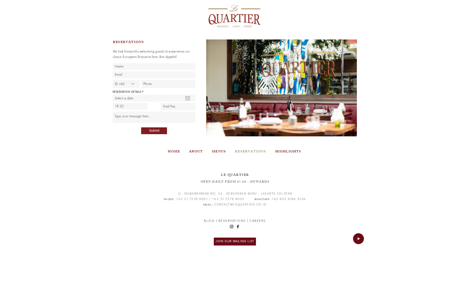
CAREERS (257, 221)
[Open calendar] (187, 98)
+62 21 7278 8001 (192, 199)
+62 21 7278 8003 (228, 199)
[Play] (358, 238)
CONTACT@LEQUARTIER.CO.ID (240, 204)
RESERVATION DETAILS (129, 92)
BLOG (209, 221)
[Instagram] (231, 226)
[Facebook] (238, 226)
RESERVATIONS (232, 221)
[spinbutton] (130, 106)
